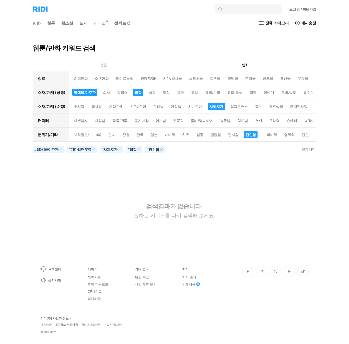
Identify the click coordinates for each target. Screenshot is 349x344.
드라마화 (270, 134)
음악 (194, 92)
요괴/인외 (212, 92)
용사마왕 (141, 120)
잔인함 (251, 134)
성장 (152, 92)
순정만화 (81, 78)
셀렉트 (120, 23)
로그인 (302, 9)
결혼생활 (276, 106)
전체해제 (308, 149)
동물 (180, 92)
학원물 (215, 78)
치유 (185, 134)
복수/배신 (310, 92)
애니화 (170, 134)
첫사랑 (79, 106)
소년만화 (102, 78)
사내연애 (195, 106)
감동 (199, 134)
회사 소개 (189, 277)
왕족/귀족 (119, 120)
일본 (153, 134)
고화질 (79, 134)
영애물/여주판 (85, 92)
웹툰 (51, 23)
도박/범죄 (288, 92)
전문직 (178, 120)
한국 (139, 134)
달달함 (216, 134)
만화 (37, 23)
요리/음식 (234, 92)
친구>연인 (138, 106)
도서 (83, 23)
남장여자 (311, 120)
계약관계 (116, 106)
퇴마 (253, 92)
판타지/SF (148, 78)
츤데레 (292, 120)
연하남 (158, 106)
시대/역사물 (172, 78)
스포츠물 (196, 78)
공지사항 (54, 280)
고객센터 (54, 269)
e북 (98, 134)
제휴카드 (94, 277)
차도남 (243, 120)
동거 (258, 106)
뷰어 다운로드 (98, 284)
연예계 (269, 92)
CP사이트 (95, 291)
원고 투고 (142, 277)
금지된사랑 (298, 106)
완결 (125, 134)
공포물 (268, 78)
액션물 (285, 78)
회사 (106, 92)
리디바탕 (94, 298)
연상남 (176, 106)
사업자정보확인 (113, 324)
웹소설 (67, 23)
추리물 (250, 78)
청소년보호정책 (91, 324)
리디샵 (100, 23)
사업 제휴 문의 (146, 284)
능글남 (225, 120)
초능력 (274, 120)
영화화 (289, 134)
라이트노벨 (124, 78)
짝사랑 (96, 106)
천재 (258, 120)
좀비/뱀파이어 (202, 120)
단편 (305, 134)
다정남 (100, 120)
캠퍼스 (122, 92)
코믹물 (233, 78)
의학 (138, 92)
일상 (166, 92)
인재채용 (188, 284)
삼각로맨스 (239, 106)
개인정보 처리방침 (66, 324)
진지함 (233, 134)
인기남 (161, 120)
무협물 (303, 78)
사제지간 (216, 106)
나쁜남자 (81, 120)
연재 (111, 134)
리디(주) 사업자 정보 (54, 318)
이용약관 (46, 324)
